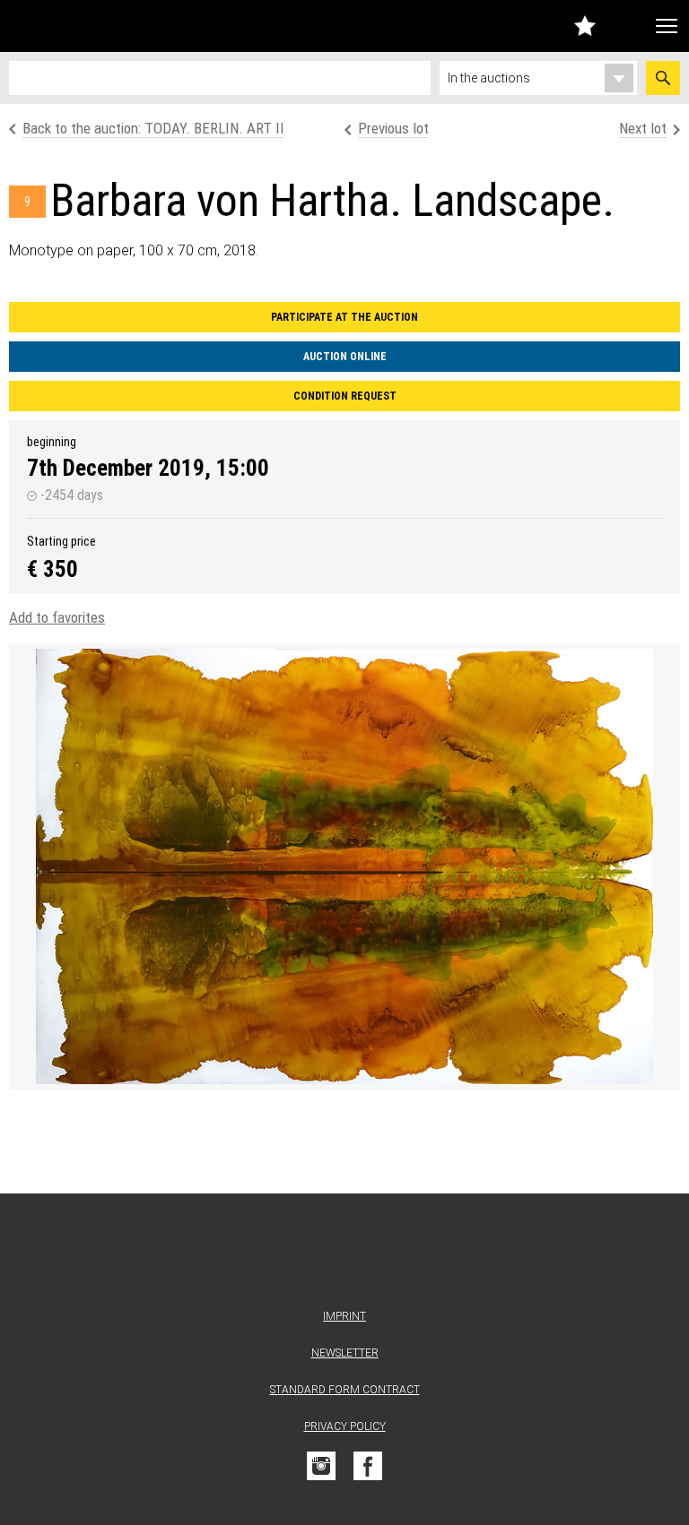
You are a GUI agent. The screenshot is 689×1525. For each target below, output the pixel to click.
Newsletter (345, 1353)
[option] (344, 866)
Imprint (344, 1316)
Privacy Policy (345, 1426)
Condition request (345, 396)
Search (663, 78)
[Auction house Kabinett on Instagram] (321, 1466)
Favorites (585, 25)
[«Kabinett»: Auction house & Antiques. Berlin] (344, 1254)
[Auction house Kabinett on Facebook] (367, 1466)
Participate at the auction (344, 317)
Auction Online (345, 356)
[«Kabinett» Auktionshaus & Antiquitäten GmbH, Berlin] (103, 26)
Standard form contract (345, 1389)
